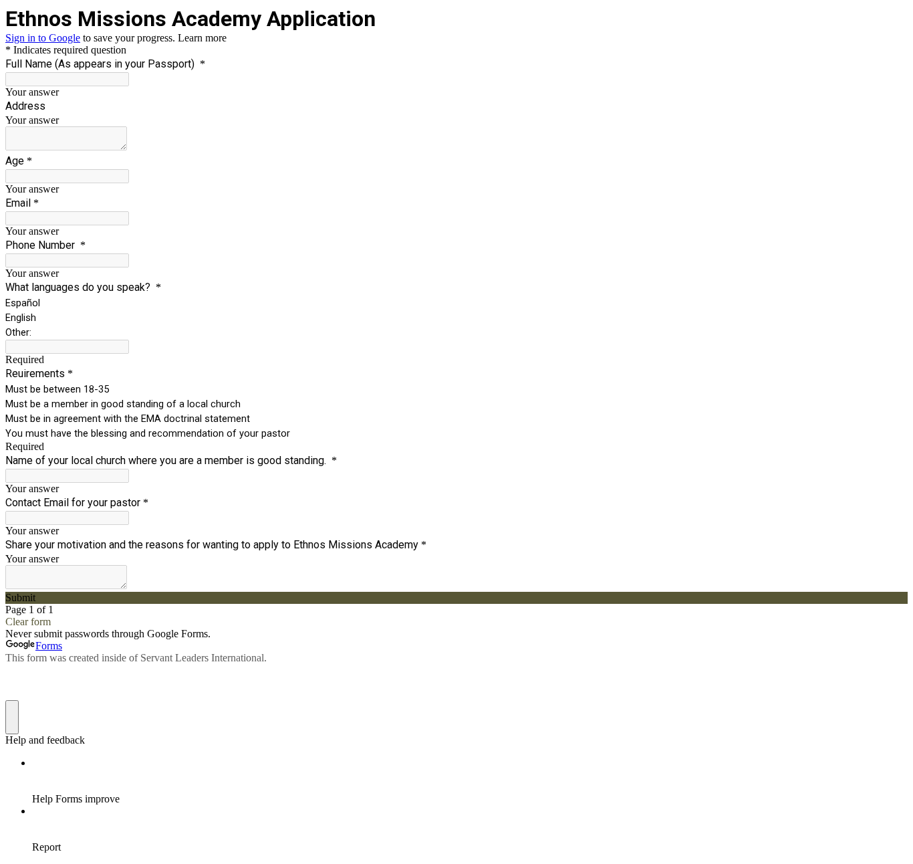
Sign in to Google (42, 37)
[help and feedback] (12, 717)
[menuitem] (470, 781)
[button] (456, 598)
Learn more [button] (202, 37)
